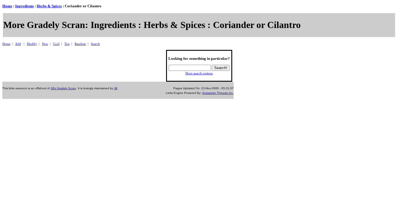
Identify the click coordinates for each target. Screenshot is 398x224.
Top (67, 44)
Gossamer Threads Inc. (218, 92)
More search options (199, 73)
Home (7, 6)
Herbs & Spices (49, 6)
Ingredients (24, 6)
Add (18, 44)
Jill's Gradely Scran (63, 88)
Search (95, 44)
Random (80, 44)
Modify (32, 44)
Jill (115, 88)
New (45, 44)
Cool (56, 44)
